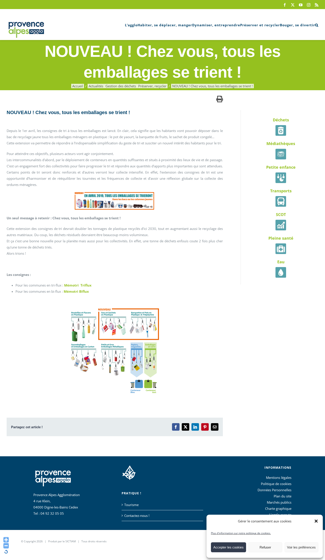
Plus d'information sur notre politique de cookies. (241, 533)
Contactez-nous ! (136, 515)
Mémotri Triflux (78, 285)
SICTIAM (70, 541)
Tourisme (131, 505)
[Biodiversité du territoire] (129, 472)
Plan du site (282, 496)
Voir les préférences (301, 547)
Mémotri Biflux (76, 291)
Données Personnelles (274, 490)
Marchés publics (279, 502)
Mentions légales (278, 477)
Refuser (265, 547)
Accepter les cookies (228, 547)
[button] (316, 521)
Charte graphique (278, 508)
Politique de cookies (276, 484)
